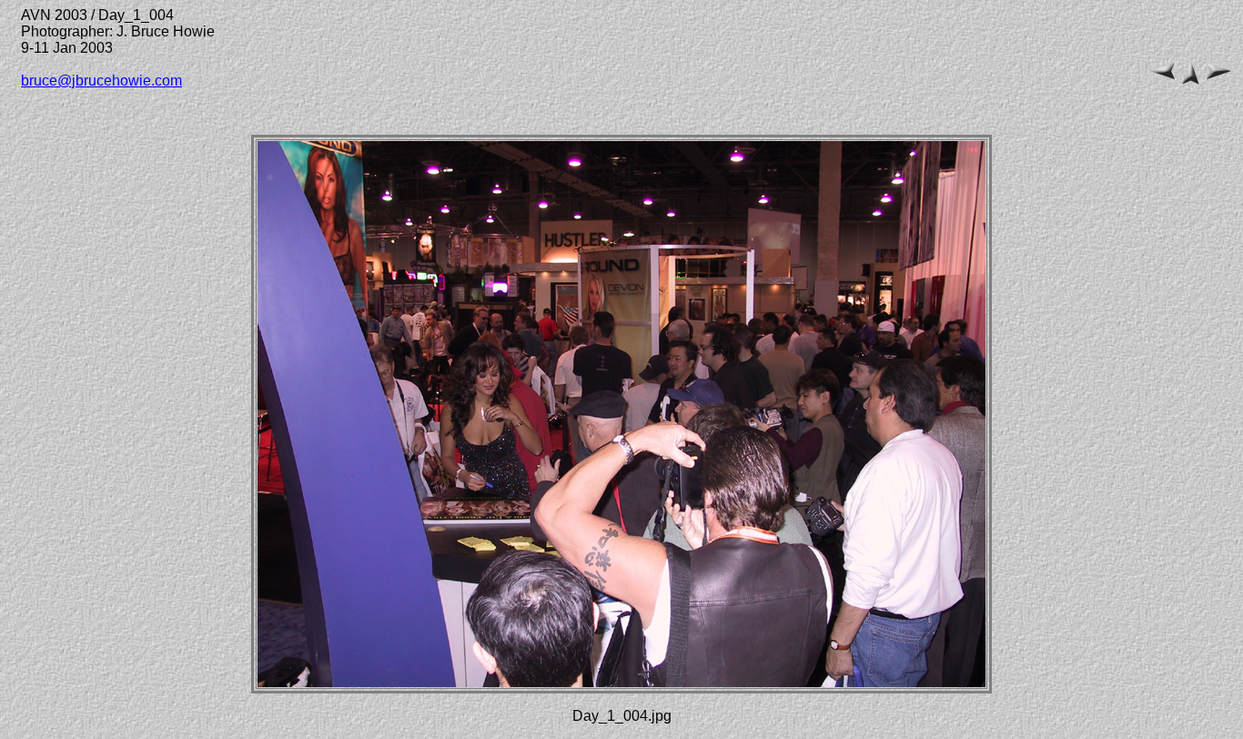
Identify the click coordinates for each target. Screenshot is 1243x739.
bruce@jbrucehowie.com (101, 80)
